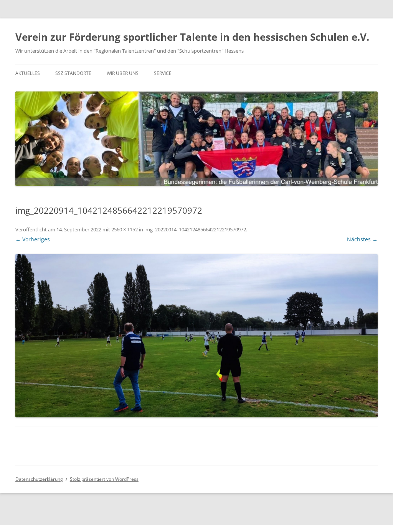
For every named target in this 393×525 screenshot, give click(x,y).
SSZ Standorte (73, 73)
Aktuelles (27, 73)
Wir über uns (123, 73)
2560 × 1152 (124, 229)
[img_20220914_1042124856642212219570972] (196, 335)
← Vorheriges (32, 239)
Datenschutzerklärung (39, 479)
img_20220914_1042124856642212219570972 (195, 229)
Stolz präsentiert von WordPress (104, 479)
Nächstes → (362, 239)
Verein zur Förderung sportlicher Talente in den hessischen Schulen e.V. (192, 37)
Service (163, 73)
